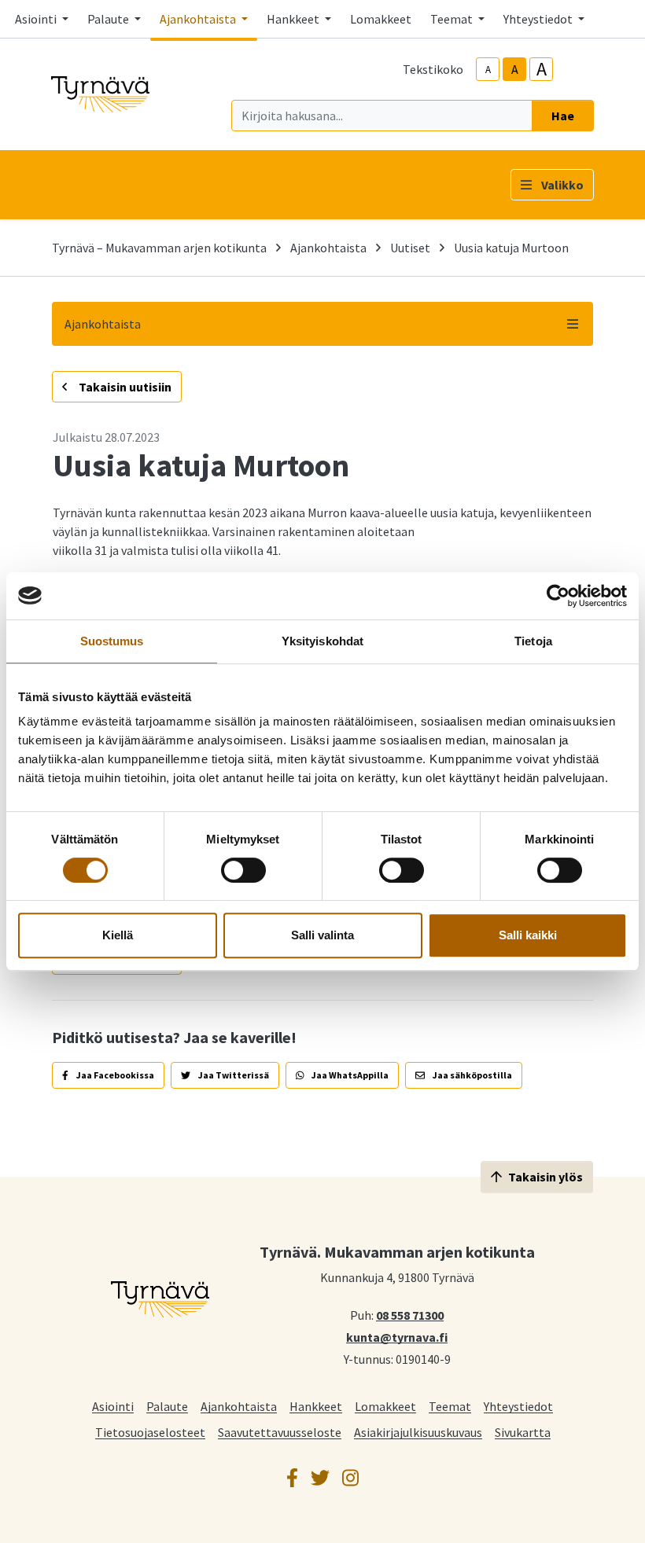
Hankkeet (315, 1405)
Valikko (562, 185)
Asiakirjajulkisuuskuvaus (418, 1431)
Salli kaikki (528, 935)
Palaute (167, 1405)
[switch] (243, 870)
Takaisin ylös (545, 1177)
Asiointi (113, 1405)
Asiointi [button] (37, 19)
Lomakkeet (380, 19)
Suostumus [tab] (112, 641)
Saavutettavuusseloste (279, 1431)
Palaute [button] (109, 19)
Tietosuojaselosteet (150, 1431)
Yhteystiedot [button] (539, 19)
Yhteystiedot (518, 1405)
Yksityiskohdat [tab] (322, 641)
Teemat (450, 1405)
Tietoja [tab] (533, 641)
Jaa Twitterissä (233, 1075)
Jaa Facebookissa (114, 1075)
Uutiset (410, 247)
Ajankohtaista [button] (199, 19)
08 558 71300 (410, 1314)
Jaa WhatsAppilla (349, 1075)
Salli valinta (322, 935)
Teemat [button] (452, 19)
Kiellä (117, 935)
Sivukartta (523, 1431)
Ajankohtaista (328, 247)
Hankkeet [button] (294, 19)
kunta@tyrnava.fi (397, 1336)
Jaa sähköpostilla (471, 1075)
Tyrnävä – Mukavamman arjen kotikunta (159, 247)
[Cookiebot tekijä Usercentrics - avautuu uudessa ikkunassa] (558, 596)
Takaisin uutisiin (123, 387)
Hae (562, 115)
